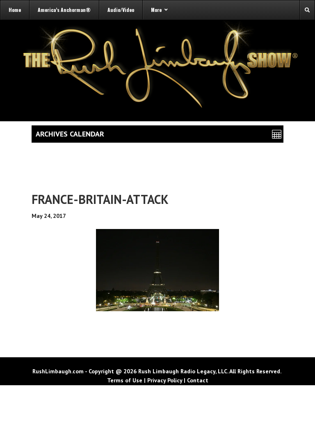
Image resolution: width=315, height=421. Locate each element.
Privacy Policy (164, 380)
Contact (197, 380)
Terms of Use (124, 380)
